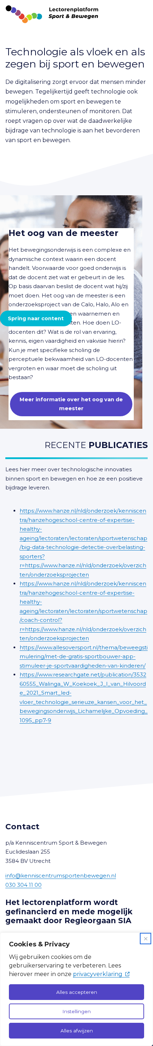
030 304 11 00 (23, 884)
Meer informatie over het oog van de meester (71, 403)
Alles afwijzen (76, 1031)
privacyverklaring (97, 974)
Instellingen (76, 1011)
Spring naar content (36, 318)
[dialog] (76, 989)
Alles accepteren (76, 992)
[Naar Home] (49, 14)
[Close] (145, 938)
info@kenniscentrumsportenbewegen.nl (60, 875)
